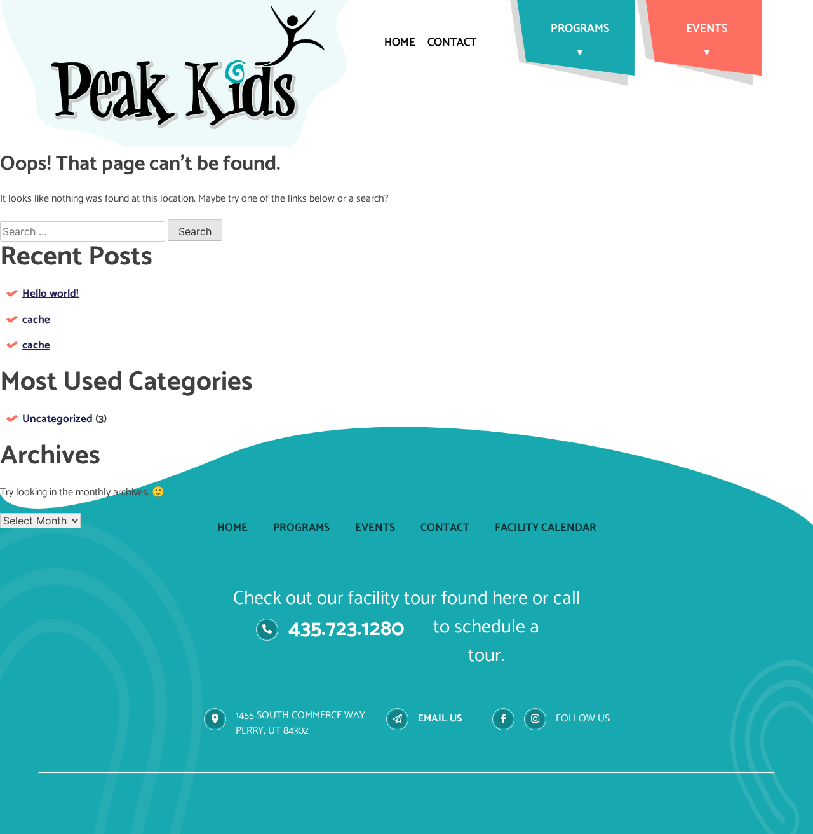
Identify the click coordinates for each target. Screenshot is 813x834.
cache (36, 320)
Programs (580, 28)
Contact (451, 42)
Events (706, 28)
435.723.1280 (346, 629)
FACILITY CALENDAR (545, 528)
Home (399, 42)
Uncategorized (57, 419)
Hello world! (50, 294)
